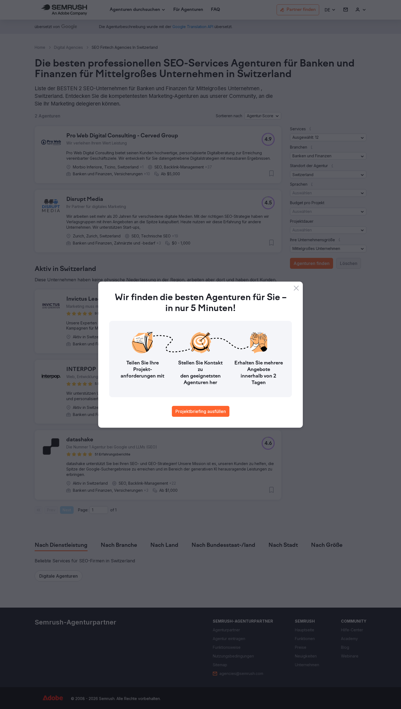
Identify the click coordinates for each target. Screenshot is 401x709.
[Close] (296, 288)
